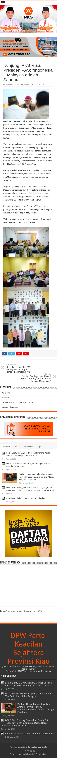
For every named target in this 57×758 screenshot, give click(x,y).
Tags (38, 447)
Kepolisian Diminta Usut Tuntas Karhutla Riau (25, 498)
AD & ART (6, 393)
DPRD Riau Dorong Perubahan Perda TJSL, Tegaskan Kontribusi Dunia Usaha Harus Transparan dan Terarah (25, 723)
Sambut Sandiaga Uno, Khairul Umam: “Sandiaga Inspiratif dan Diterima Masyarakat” (36, 377)
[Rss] (22, 750)
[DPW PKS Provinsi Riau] (28, 19)
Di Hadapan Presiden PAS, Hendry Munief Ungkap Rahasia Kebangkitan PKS (18, 368)
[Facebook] (25, 750)
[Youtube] (31, 750)
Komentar (28, 447)
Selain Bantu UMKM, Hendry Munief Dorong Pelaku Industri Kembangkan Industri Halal (28, 684)
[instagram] (34, 750)
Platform (5, 398)
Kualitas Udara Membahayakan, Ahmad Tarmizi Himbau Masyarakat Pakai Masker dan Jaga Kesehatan (36, 477)
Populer (17, 447)
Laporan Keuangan (10, 407)
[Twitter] (28, 750)
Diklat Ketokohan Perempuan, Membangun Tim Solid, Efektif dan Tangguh (28, 695)
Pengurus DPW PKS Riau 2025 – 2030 (17, 402)
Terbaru (6, 447)
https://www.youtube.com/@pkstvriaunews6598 (21, 611)
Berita (26, 85)
